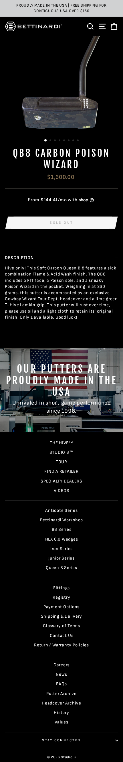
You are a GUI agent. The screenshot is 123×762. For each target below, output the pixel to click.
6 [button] (69, 140)
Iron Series (61, 549)
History (61, 712)
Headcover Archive (61, 703)
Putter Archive (61, 693)
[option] (61, 8)
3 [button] (55, 140)
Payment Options (61, 607)
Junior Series (61, 558)
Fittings (61, 588)
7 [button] (73, 140)
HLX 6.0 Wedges (61, 539)
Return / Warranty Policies (61, 645)
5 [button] (64, 140)
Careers (61, 665)
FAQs (61, 684)
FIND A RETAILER (61, 471)
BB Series (62, 529)
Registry (61, 597)
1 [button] (45, 140)
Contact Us (62, 635)
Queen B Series (61, 567)
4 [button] (60, 140)
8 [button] (78, 140)
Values (61, 722)
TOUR (61, 462)
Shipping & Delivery (61, 616)
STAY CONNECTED (61, 740)
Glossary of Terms (61, 626)
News (61, 674)
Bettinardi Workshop (61, 520)
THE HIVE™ (61, 443)
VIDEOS (62, 490)
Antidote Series (61, 510)
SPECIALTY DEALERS (61, 481)
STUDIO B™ (61, 452)
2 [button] (50, 140)
